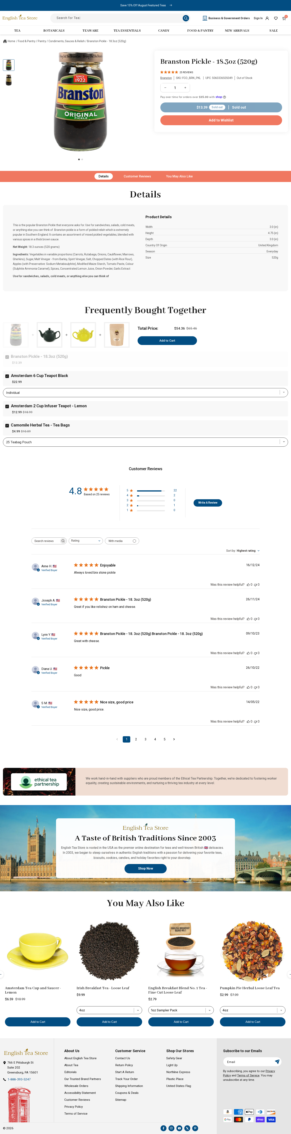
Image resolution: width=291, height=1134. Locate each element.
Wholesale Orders (76, 1086)
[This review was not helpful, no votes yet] (255, 584)
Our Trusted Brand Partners (82, 1079)
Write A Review (207, 502)
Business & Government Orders (229, 18)
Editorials (70, 1072)
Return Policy (124, 1065)
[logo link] (26, 1052)
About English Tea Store (80, 1058)
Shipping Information (129, 1086)
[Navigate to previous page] (117, 739)
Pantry (42, 41)
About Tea (71, 1065)
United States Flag (178, 1086)
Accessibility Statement (80, 1093)
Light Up (172, 1065)
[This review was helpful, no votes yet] (248, 584)
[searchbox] (45, 541)
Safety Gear (174, 1058)
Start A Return (124, 1072)
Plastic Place (175, 1079)
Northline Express (178, 1072)
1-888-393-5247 (19, 1079)
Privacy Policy (73, 1106)
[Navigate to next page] (174, 739)
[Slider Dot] (79, 159)
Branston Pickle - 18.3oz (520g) (106, 41)
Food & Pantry (26, 41)
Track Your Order (126, 1079)
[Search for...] (186, 18)
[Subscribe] (277, 1061)
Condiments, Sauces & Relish (66, 41)
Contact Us (122, 1058)
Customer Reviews (137, 176)
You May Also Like (179, 176)
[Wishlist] (275, 18)
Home (11, 41)
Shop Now (145, 868)
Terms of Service (75, 1113)
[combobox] (86, 540)
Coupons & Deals (127, 1093)
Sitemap (120, 1100)
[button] (284, 18)
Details (104, 176)
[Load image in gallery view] (8, 65)
